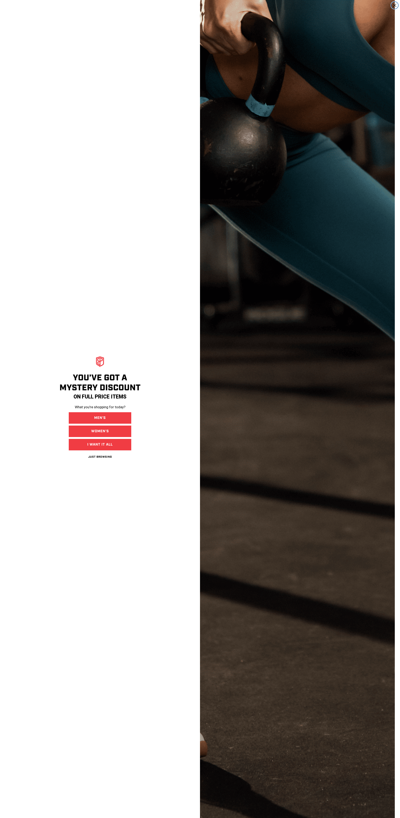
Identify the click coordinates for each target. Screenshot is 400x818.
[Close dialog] (394, 5)
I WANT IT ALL (100, 444)
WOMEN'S (100, 431)
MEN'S (100, 418)
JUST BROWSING (100, 457)
